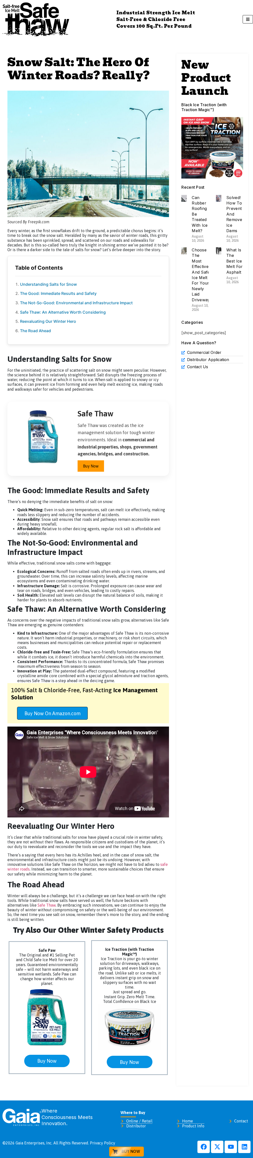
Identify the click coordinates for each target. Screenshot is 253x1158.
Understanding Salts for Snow (48, 284)
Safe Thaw (47, 905)
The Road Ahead (35, 330)
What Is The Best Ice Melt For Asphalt (234, 261)
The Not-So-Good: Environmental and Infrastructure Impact (76, 302)
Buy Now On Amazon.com (52, 713)
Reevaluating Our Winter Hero (48, 321)
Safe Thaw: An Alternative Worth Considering (63, 312)
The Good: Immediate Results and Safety (58, 293)
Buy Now (91, 466)
